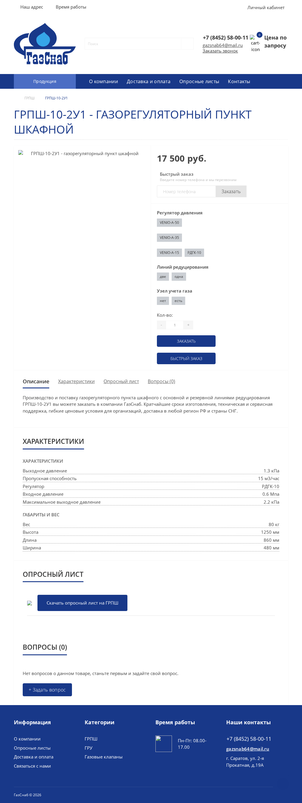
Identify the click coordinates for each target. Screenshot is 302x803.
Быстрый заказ (186, 358)
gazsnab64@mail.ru (223, 45)
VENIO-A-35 (169, 237)
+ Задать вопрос (47, 690)
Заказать (231, 191)
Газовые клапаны (104, 757)
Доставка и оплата (148, 81)
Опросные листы (199, 81)
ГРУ (88, 748)
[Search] (184, 43)
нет (163, 300)
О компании (103, 81)
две (163, 276)
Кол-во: (165, 315)
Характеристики (76, 381)
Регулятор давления (180, 213)
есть (178, 300)
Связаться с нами (32, 766)
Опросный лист (121, 381)
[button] (71, 7)
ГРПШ (29, 98)
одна (179, 276)
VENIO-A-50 (169, 222)
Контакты (239, 81)
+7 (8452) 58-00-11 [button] (248, 738)
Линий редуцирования (183, 267)
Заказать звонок (220, 51)
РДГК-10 (194, 252)
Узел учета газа (174, 291)
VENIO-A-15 (169, 252)
